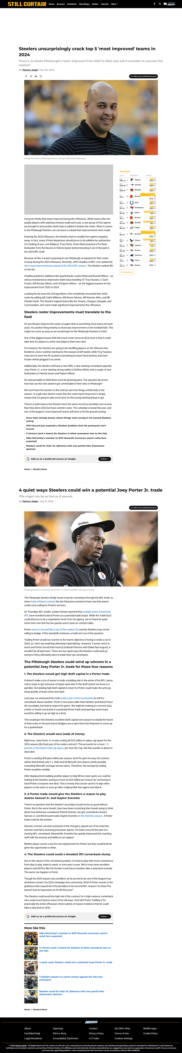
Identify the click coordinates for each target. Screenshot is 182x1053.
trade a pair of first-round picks (76, 698)
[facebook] (154, 4)
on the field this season (90, 815)
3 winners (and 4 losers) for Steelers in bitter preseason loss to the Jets (66, 433)
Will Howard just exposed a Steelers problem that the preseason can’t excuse (66, 427)
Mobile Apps (150, 1028)
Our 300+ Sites (122, 1028)
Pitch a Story (59, 1033)
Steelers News (40, 469)
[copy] (41, 76)
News (51, 4)
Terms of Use (122, 1033)
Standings (84, 4)
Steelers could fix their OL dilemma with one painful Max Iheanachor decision (65, 447)
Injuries (104, 4)
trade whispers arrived (42, 601)
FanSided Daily (32, 1033)
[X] (160, 4)
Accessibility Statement (65, 1038)
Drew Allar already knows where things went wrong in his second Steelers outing (68, 419)
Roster (95, 4)
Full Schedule (127, 272)
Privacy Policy (96, 1033)
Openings (58, 1028)
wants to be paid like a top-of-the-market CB (54, 629)
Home (27, 469)
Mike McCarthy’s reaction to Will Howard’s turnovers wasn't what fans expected (66, 440)
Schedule (72, 4)
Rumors (61, 4)
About (27, 1028)
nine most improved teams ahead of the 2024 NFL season (55, 265)
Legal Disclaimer (33, 1038)
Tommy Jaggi (30, 70)
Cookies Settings (124, 1038)
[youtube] (165, 4)
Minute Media (21, 1046)
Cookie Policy (150, 1033)
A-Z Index (94, 1038)
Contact (93, 1028)
